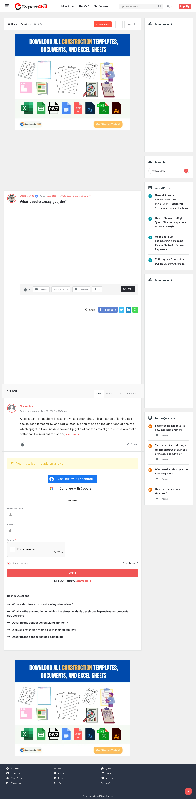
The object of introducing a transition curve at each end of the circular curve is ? (171, 449)
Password (12, 524)
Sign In (171, 6)
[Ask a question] (188, 791)
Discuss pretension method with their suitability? (44, 629)
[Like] (25, 289)
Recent (109, 394)
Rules (60, 778)
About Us (15, 768)
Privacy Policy (16, 778)
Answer (128, 289)
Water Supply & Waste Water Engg (75, 196)
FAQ (59, 783)
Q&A (107, 783)
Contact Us (15, 773)
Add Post (61, 768)
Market (109, 773)
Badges (61, 773)
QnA (86, 6)
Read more (72, 434)
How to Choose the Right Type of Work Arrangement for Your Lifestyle (170, 222)
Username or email (16, 508)
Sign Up (185, 6)
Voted (99, 394)
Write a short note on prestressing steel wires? (42, 604)
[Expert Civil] (33, 6)
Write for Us (16, 783)
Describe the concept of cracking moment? (40, 622)
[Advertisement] (72, 162)
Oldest (120, 394)
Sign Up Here (83, 580)
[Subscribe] (186, 171)
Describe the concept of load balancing (37, 636)
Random (131, 394)
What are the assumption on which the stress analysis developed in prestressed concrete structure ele (67, 613)
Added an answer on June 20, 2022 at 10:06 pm (43, 411)
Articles (69, 6)
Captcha (11, 540)
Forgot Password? (130, 563)
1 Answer (164, 435)
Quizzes (103, 6)
